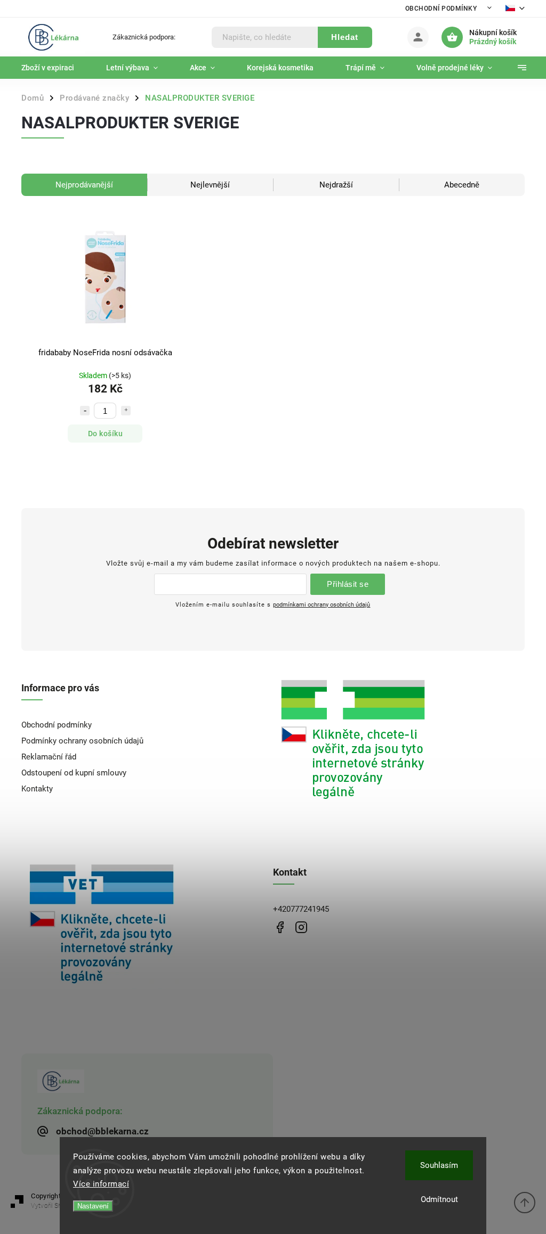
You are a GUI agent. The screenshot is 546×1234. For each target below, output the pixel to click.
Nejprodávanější (84, 185)
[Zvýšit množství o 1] (126, 410)
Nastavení (93, 1206)
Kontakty (37, 789)
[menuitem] (55, 67)
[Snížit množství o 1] (85, 410)
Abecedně (461, 185)
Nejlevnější (210, 185)
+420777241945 (301, 909)
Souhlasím (439, 1165)
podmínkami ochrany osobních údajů (321, 604)
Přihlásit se (347, 584)
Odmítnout (439, 1199)
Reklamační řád (48, 757)
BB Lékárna (279, 927)
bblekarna (301, 927)
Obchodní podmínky (441, 8)
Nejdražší (336, 185)
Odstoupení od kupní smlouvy (73, 773)
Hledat (344, 37)
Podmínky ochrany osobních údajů (82, 741)
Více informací (101, 1184)
